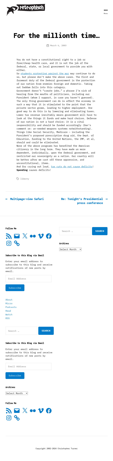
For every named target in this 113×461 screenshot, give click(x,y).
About (9, 299)
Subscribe (15, 287)
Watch (9, 314)
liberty (24, 178)
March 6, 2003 (58, 45)
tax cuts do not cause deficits (71, 166)
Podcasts (11, 307)
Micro (9, 303)
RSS (8, 318)
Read (8, 310)
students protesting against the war (45, 73)
